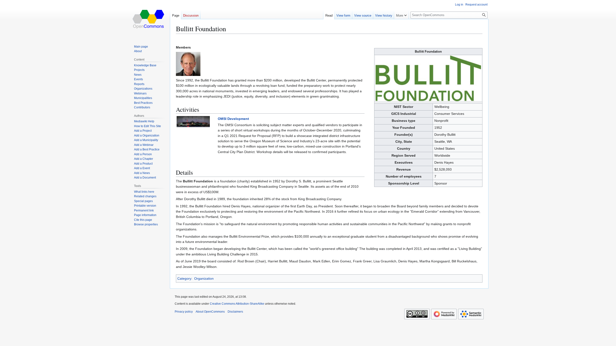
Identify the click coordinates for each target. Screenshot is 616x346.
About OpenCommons (210, 311)
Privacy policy (184, 311)
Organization (204, 278)
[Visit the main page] (148, 19)
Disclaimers (235, 311)
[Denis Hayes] (188, 64)
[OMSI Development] (193, 121)
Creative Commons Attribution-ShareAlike (237, 303)
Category (184, 278)
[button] (401, 14)
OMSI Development (233, 119)
